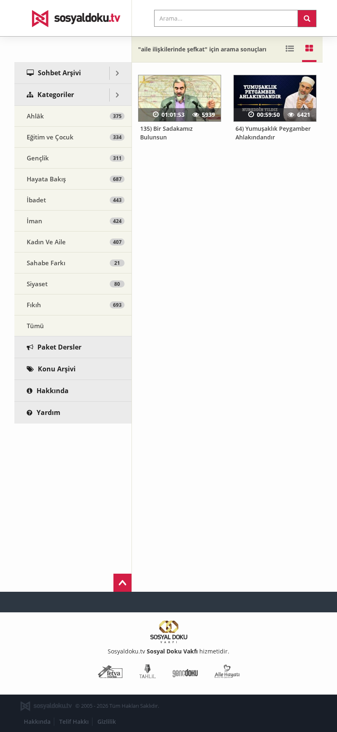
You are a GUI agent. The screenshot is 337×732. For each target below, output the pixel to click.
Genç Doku (185, 673)
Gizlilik (106, 721)
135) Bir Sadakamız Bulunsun (166, 133)
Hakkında (37, 721)
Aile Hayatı (227, 673)
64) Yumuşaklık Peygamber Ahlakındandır (273, 133)
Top (122, 583)
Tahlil (147, 673)
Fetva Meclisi (110, 673)
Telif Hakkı (74, 721)
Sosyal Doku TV (73, 18)
